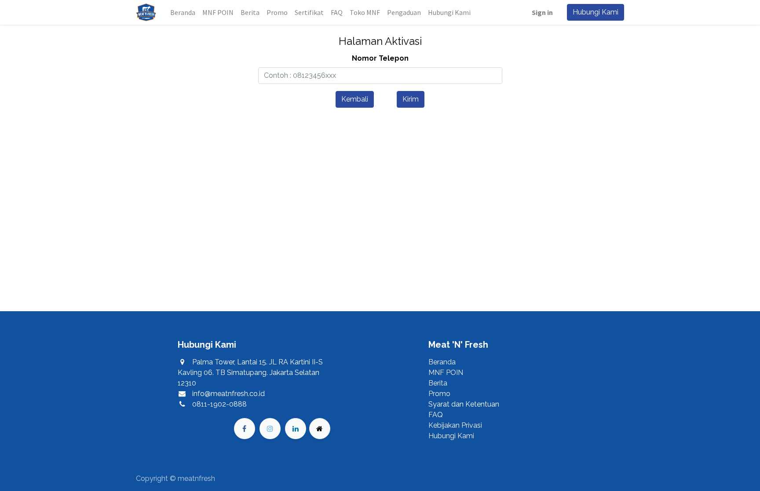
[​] (244, 428)
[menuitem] (183, 12)
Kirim (410, 99)
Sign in (542, 12)
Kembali (354, 99)
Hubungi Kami (595, 12)
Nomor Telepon (380, 58)
